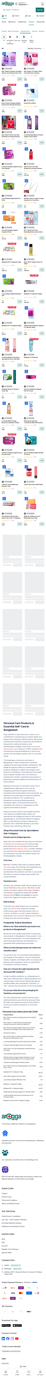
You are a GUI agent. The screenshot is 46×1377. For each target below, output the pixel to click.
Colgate (19, 869)
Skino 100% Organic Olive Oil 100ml (15, 1076)
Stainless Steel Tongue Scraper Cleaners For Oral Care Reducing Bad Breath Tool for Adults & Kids (19, 1058)
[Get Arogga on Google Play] (6, 1325)
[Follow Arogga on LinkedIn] (3, 1338)
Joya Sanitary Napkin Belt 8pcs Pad (15, 1080)
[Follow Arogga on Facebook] (7, 1338)
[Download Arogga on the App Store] (17, 1325)
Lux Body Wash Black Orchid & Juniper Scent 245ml (20, 1041)
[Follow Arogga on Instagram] (12, 1338)
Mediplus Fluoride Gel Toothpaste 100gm (17, 1100)
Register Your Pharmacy (10, 1249)
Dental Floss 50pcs (10, 1033)
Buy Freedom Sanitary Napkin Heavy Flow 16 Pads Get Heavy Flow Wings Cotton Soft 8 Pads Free (19, 1028)
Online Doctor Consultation (11, 1216)
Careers (4, 1193)
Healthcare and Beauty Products (13, 1226)
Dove (26, 849)
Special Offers (7, 1252)
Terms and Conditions (9, 1200)
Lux (37, 911)
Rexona (20, 849)
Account (4, 1246)
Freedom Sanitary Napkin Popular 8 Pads (16, 1062)
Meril (16, 913)
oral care (7, 867)
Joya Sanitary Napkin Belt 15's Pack (15, 1054)
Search (40, 10)
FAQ (3, 1242)
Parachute (21, 916)
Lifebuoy (7, 913)
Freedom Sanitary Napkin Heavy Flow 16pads (18, 1045)
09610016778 (16, 1265)
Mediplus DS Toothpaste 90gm (13, 1088)
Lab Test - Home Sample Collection (14, 1220)
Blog (3, 1239)
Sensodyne (8, 869)
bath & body (15, 908)
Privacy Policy (7, 1197)
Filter (24, 1366)
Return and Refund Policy (11, 1203)
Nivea (14, 849)
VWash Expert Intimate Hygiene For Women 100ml (19, 1092)
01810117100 (17, 1269)
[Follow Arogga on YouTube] (16, 1338)
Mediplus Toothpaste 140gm (13, 1084)
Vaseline (39, 916)
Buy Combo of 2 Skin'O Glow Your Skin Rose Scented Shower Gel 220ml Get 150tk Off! (17, 1023)
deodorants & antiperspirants (17, 844)
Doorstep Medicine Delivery (12, 1223)
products (18, 888)
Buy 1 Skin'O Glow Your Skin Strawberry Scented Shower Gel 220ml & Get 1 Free (19, 1037)
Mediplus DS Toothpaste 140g (13, 1072)
